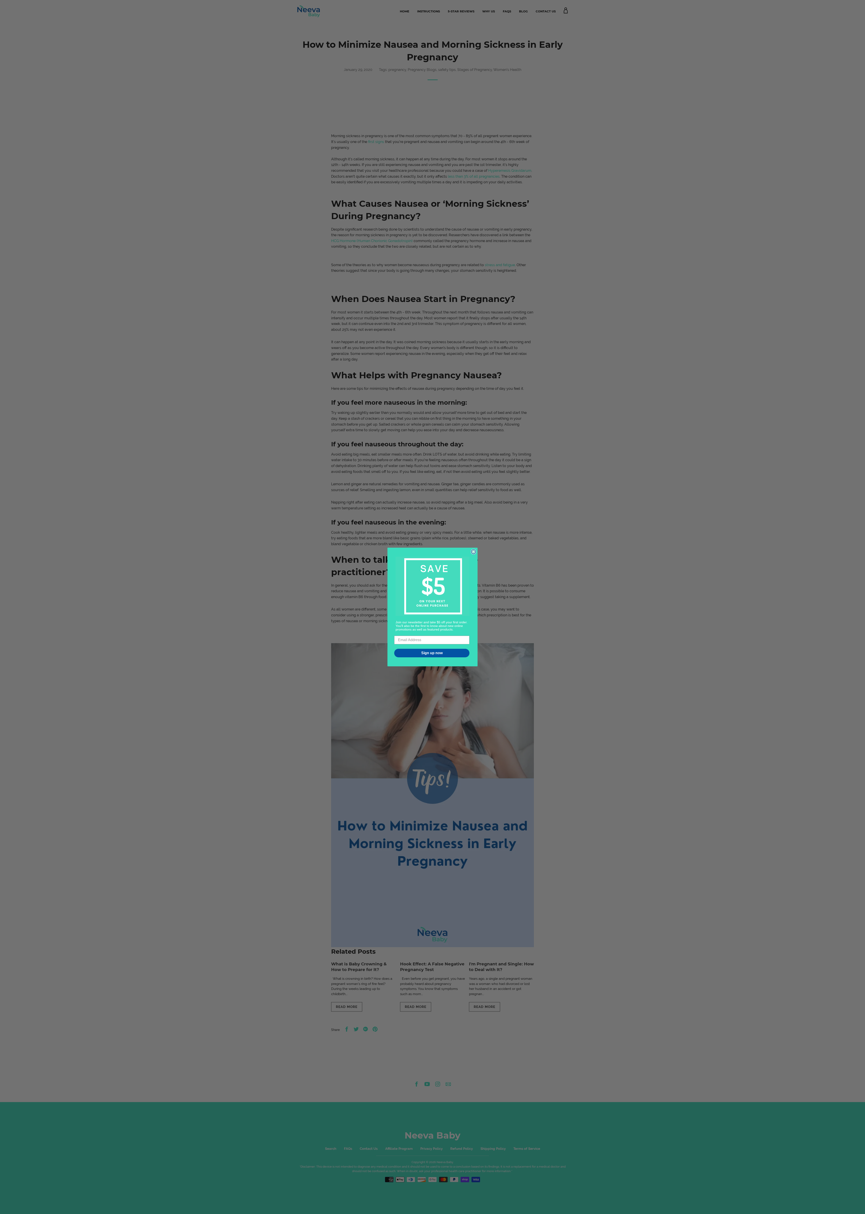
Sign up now (432, 653)
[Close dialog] (473, 551)
